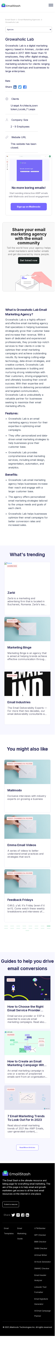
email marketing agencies (29, 20)
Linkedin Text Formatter (40, 1289)
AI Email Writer (40, 1255)
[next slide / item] (50, 842)
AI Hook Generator (42, 1262)
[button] (6, 928)
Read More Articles (27, 1147)
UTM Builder (39, 1228)
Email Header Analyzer (40, 1277)
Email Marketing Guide (21, 1233)
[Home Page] (11, 6)
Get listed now (29, 260)
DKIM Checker (40, 1248)
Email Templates (9, 1231)
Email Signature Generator (41, 1301)
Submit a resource (10, 1204)
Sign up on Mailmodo (28, 206)
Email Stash (10, 20)
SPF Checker (40, 1235)
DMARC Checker (41, 1268)
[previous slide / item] (4, 842)
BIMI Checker (40, 1242)
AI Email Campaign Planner (42, 1313)
